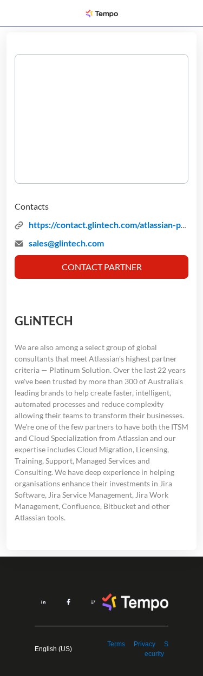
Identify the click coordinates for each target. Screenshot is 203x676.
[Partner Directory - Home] (101, 13)
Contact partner (102, 267)
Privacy (144, 644)
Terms (116, 644)
